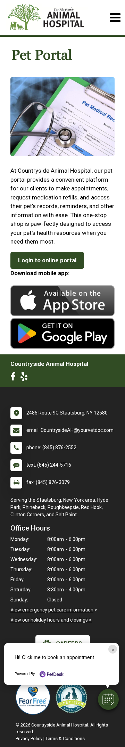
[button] (108, 699)
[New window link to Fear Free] (35, 697)
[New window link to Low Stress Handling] (73, 697)
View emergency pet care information (51, 610)
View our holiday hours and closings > (51, 620)
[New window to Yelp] (25, 378)
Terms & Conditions (65, 738)
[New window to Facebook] (14, 378)
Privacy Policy (29, 738)
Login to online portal (47, 260)
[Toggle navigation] (115, 17)
